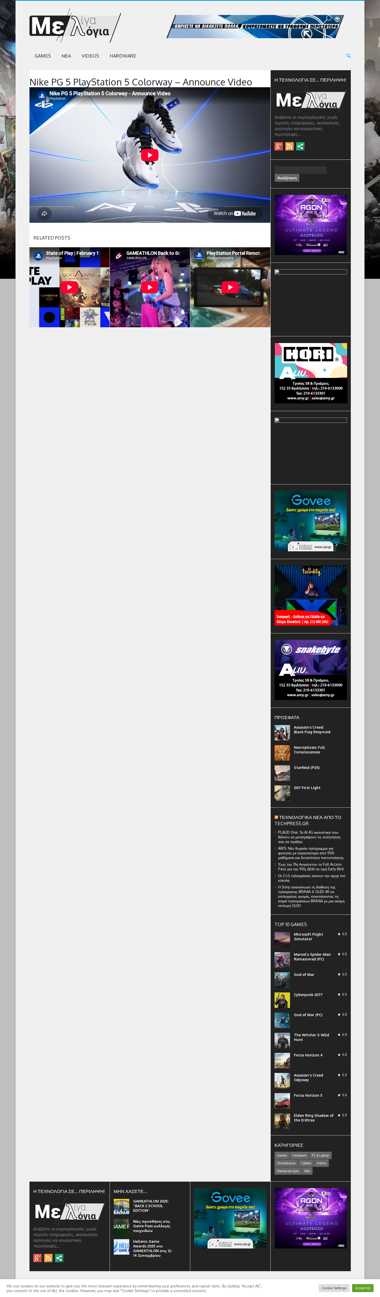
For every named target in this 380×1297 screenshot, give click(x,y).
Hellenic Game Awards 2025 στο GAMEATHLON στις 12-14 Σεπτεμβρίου (152, 1248)
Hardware (123, 56)
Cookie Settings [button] (334, 1288)
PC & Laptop (320, 1155)
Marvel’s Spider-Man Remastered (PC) (312, 956)
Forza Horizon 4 (308, 1055)
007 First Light (307, 787)
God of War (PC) (308, 1015)
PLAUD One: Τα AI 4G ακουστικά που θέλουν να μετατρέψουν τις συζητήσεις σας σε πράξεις (309, 837)
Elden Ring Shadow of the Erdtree (313, 1117)
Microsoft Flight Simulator (308, 936)
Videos (90, 56)
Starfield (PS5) (307, 767)
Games (43, 56)
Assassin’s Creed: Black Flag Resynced (312, 729)
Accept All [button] (362, 1288)
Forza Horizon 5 (308, 1095)
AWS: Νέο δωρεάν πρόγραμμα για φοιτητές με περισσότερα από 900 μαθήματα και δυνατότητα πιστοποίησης (311, 853)
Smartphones (286, 1163)
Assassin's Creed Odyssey (308, 1077)
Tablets (306, 1163)
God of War (304, 974)
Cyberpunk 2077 (308, 994)
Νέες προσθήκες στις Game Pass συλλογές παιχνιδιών (151, 1226)
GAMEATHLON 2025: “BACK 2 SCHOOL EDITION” (151, 1206)
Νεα (66, 56)
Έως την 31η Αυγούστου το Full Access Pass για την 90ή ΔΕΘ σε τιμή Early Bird (311, 866)
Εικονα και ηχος (288, 1171)
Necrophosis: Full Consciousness (309, 749)
